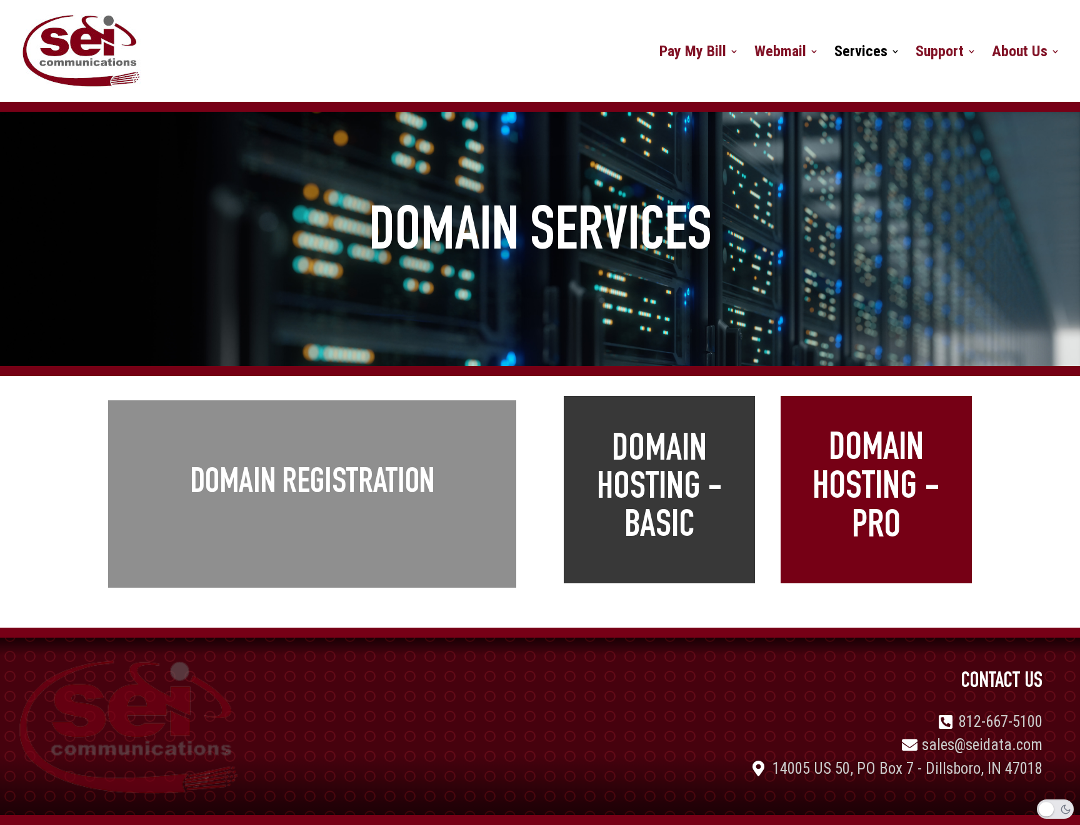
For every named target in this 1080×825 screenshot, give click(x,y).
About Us (1020, 53)
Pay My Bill (692, 53)
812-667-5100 (1000, 722)
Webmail (780, 53)
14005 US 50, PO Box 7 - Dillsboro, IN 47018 (907, 768)
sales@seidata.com (982, 745)
